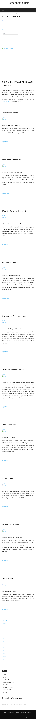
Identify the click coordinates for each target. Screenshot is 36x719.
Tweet (3, 117)
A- (2, 31)
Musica (17, 712)
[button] (3, 10)
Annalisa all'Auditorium (11, 160)
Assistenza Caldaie (8, 690)
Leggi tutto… (5, 141)
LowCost (29, 712)
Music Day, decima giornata (13, 370)
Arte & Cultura (11, 712)
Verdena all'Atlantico (10, 263)
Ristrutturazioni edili (8, 682)
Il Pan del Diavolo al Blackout (14, 211)
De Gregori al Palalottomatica (14, 316)
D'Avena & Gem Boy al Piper (13, 525)
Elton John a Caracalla (11, 425)
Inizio (5, 620)
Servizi (4, 677)
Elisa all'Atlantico (9, 578)
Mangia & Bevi (16, 714)
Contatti (5, 692)
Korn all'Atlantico (9, 478)
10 (4, 654)
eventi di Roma (6, 101)
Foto (22, 714)
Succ (4, 657)
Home (3, 14)
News (5, 712)
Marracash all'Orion (10, 113)
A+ (2, 27)
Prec (4, 623)
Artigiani (6, 679)
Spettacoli (23, 712)
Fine (4, 660)
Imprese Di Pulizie (8, 687)
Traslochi (5, 684)
